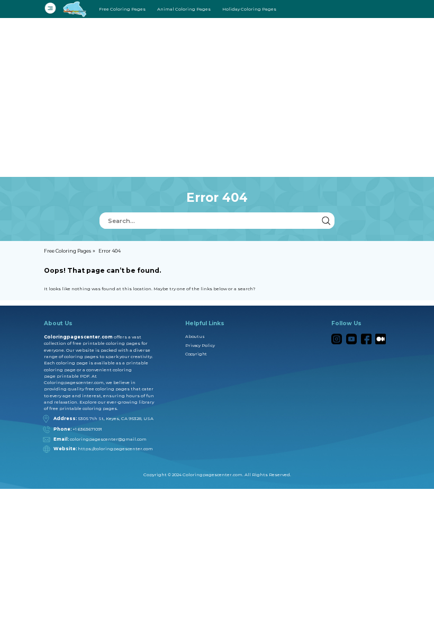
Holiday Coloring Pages (249, 9)
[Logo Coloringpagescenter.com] (76, 8)
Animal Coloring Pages (184, 9)
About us (195, 336)
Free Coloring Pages (122, 9)
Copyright (195, 354)
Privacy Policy (200, 345)
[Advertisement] (217, 97)
